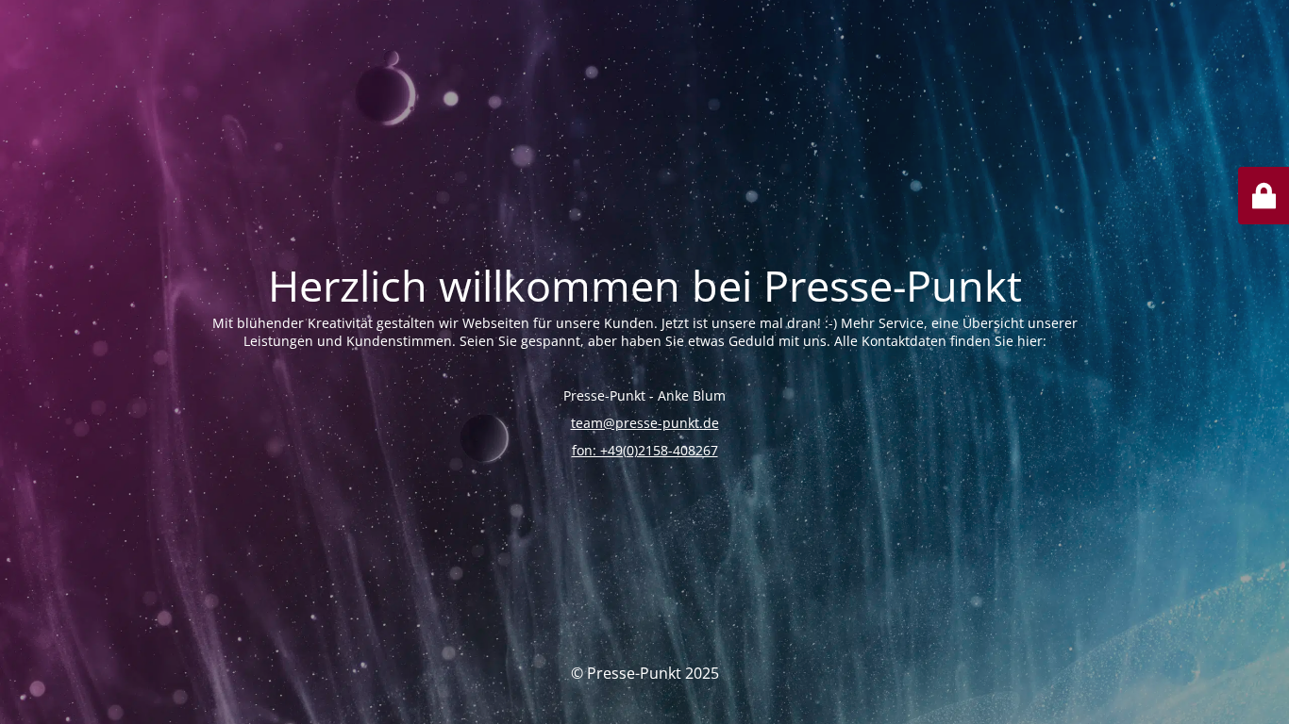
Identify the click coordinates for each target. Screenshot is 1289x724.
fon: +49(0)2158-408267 (645, 450)
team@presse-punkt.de (645, 423)
